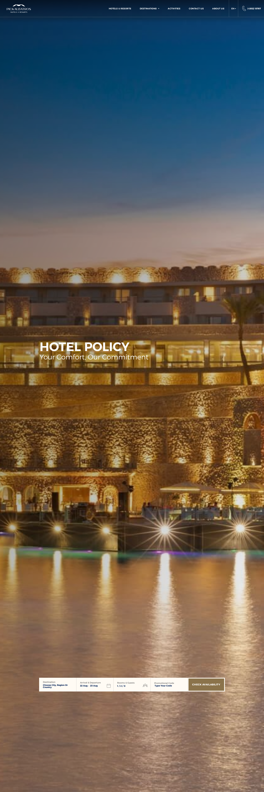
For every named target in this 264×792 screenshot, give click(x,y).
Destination (49, 682)
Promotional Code (164, 683)
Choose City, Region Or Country (55, 686)
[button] (233, 8)
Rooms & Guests (126, 683)
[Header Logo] (19, 8)
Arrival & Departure (90, 683)
